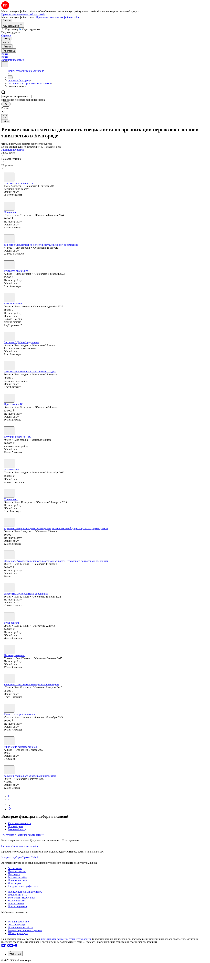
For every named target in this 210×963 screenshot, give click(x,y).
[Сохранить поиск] (4, 117)
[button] (5, 54)
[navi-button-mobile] (4, 64)
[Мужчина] (9, 177)
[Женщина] (9, 264)
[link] (6, 46)
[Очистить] (5, 104)
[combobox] (16, 96)
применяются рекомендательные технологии (66, 939)
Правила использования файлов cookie (57, 17)
